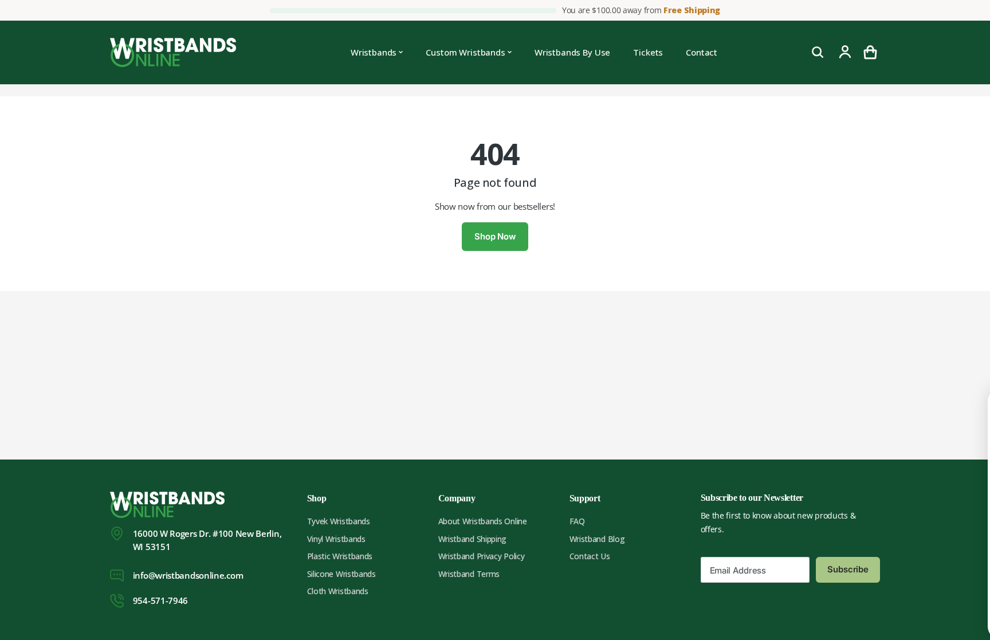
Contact (701, 52)
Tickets (648, 52)
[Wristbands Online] (173, 52)
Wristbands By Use (572, 52)
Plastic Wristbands (340, 556)
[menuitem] (377, 52)
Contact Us (589, 556)
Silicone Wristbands (341, 573)
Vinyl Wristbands (336, 538)
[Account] (845, 52)
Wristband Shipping (472, 538)
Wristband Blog (597, 538)
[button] (870, 52)
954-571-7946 (160, 600)
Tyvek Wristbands (338, 521)
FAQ (577, 521)
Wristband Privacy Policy (481, 556)
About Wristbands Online (482, 521)
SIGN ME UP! (899, 593)
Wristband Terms (469, 573)
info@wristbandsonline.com (188, 575)
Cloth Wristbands (337, 591)
